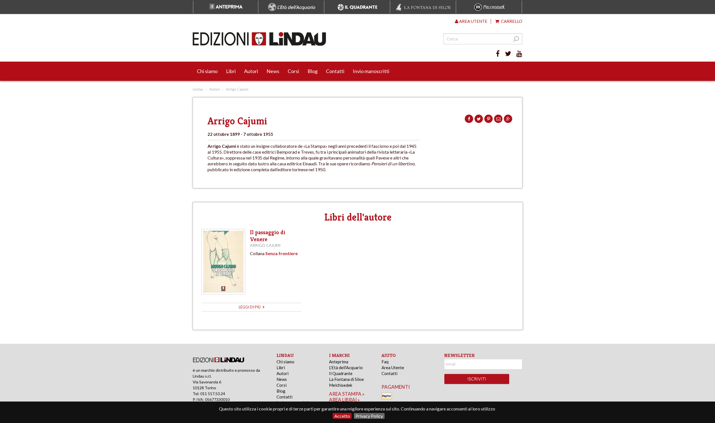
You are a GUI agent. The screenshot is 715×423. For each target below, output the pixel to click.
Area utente (472, 21)
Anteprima (338, 361)
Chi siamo (207, 71)
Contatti (335, 71)
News (272, 71)
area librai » (344, 400)
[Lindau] (300, 39)
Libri (231, 71)
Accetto (342, 416)
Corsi (293, 71)
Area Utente (393, 367)
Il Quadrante (340, 373)
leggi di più (250, 307)
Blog (313, 71)
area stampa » (346, 394)
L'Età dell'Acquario (346, 367)
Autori (251, 71)
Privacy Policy (369, 416)
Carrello (511, 21)
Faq (385, 361)
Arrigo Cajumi (265, 245)
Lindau (198, 89)
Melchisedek (340, 385)
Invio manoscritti (371, 71)
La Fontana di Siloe (346, 379)
